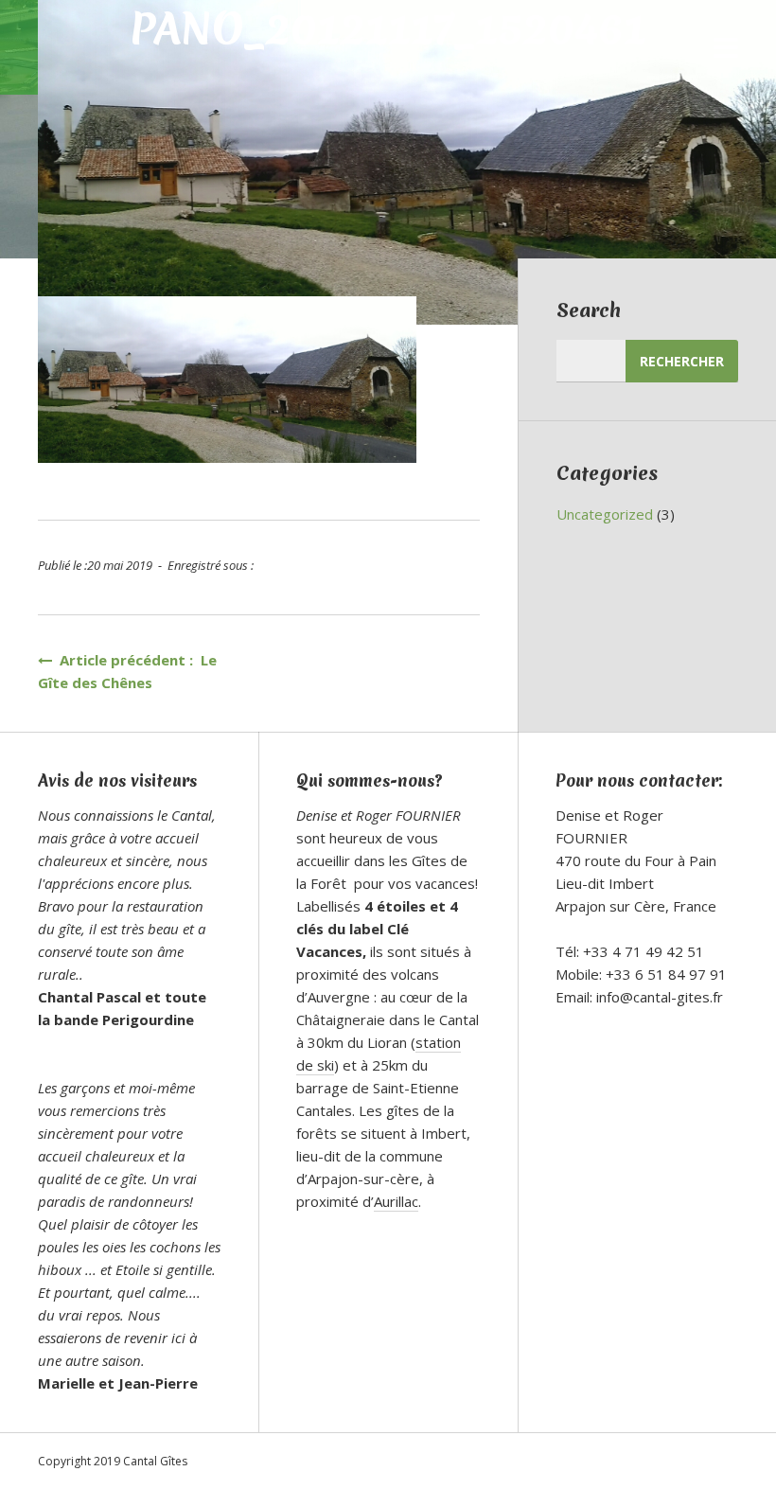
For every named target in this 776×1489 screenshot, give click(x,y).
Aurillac (396, 1201)
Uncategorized (604, 514)
